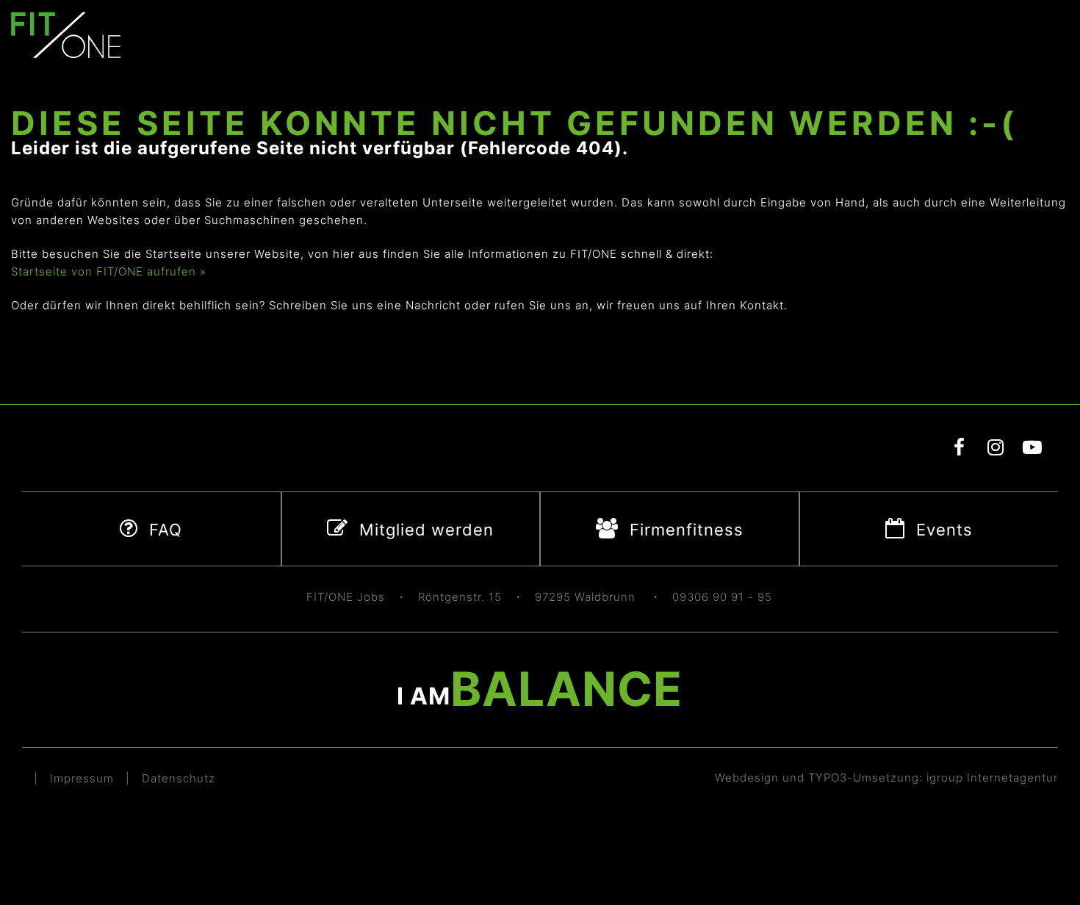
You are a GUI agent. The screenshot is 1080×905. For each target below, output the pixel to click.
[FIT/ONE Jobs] (66, 34)
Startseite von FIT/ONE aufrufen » (108, 271)
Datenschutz (178, 778)
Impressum (82, 778)
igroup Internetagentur (992, 778)
